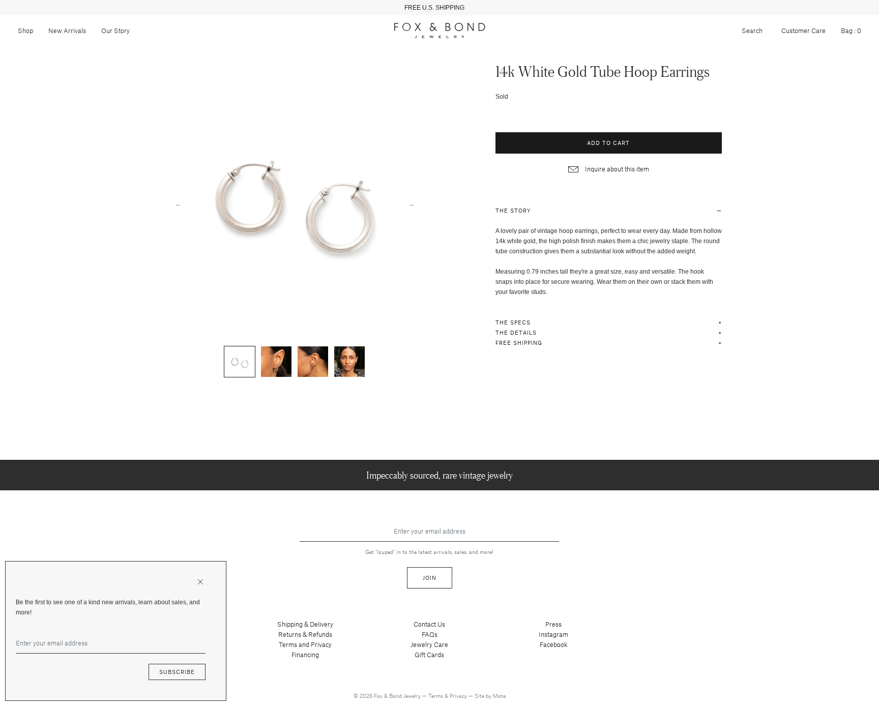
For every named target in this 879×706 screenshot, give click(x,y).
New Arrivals (67, 30)
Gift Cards (429, 655)
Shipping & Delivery (305, 624)
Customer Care (803, 30)
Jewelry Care (429, 644)
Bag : (851, 30)
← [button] (178, 203)
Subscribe (177, 671)
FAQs (429, 634)
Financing (305, 655)
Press (553, 624)
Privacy (459, 695)
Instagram (553, 634)
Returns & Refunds (305, 634)
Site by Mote (490, 695)
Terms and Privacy (305, 644)
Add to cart (608, 142)
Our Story (115, 30)
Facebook (554, 644)
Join (429, 577)
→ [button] (411, 203)
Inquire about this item (616, 169)
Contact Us (429, 624)
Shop (25, 30)
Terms (436, 695)
